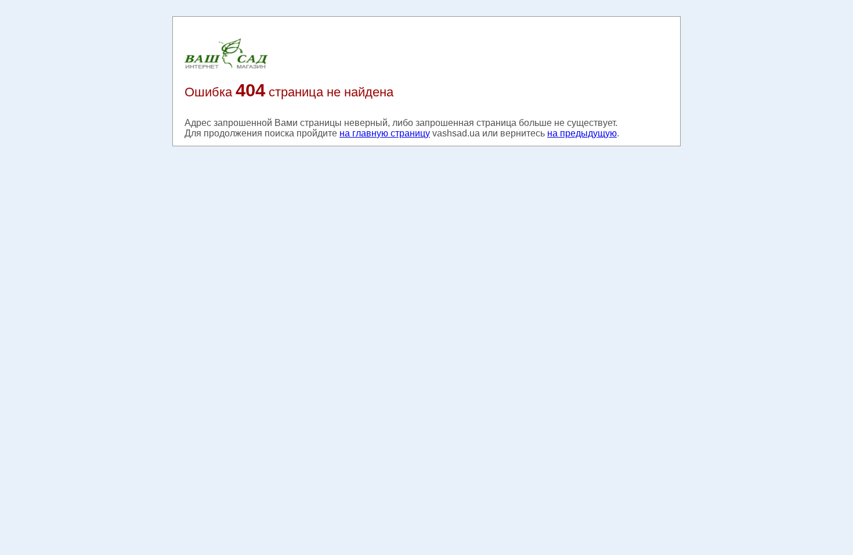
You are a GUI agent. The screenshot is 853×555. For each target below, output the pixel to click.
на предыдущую (582, 133)
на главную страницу (384, 133)
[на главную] (226, 68)
